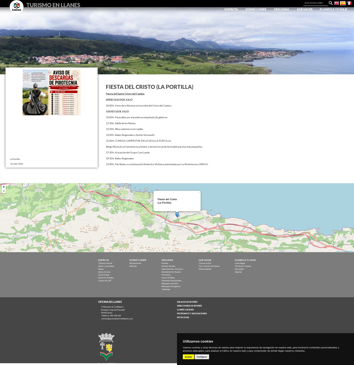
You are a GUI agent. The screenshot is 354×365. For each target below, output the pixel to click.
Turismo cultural (105, 263)
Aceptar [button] (188, 357)
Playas (101, 269)
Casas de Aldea (168, 277)
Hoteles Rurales (168, 266)
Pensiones (166, 275)
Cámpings (166, 289)
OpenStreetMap (348, 251)
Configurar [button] (202, 357)
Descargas (239, 269)
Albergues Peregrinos (171, 286)
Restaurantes (135, 263)
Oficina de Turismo (243, 266)
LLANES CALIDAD (185, 309)
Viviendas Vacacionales (172, 280)
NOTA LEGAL (183, 317)
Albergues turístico (170, 283)
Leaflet (337, 251)
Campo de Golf (104, 280)
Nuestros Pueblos (106, 277)
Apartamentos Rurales (171, 272)
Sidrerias (133, 266)
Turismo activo (205, 263)
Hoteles (165, 263)
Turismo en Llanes (53, 5)
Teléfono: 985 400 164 (111, 315)
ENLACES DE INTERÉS (187, 302)
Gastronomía (103, 275)
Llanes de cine (104, 272)
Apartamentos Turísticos (172, 269)
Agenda (238, 272)
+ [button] (4, 187)
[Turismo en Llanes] (16, 10)
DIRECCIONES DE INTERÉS (189, 306)
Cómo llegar (240, 263)
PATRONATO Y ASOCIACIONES (192, 313)
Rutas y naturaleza (106, 266)
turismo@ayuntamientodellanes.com (117, 318)
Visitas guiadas (205, 269)
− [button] (4, 191)
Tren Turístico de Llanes (209, 266)
